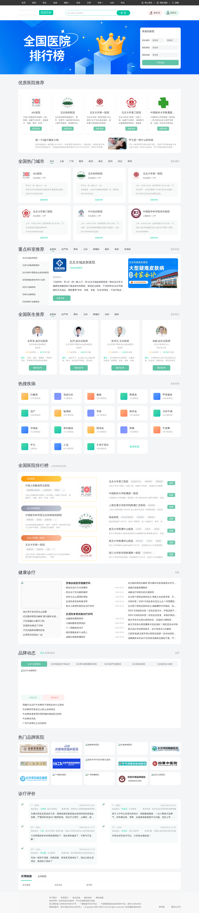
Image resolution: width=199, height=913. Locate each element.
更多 (177, 572)
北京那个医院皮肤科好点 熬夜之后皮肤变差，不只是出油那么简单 (159, 597)
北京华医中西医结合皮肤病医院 (35, 272)
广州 (71, 161)
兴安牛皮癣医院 (29, 287)
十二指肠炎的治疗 (74, 628)
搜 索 (123, 13)
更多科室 (175, 249)
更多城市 (175, 161)
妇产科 (65, 249)
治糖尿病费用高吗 (74, 618)
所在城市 (146, 40)
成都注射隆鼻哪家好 (75, 637)
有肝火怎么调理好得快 (77, 597)
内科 (107, 314)
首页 (23, 3)
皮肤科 (53, 249)
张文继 (43, 853)
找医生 (173, 13)
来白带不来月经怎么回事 (35, 612)
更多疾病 (175, 383)
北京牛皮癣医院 (34, 664)
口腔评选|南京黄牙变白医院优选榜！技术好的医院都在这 (155, 633)
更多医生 (175, 314)
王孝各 (43, 809)
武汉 (120, 161)
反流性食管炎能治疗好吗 (79, 614)
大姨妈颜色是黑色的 (75, 623)
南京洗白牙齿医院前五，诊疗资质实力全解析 (149, 629)
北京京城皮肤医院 (29, 258)
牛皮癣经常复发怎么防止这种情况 (39, 709)
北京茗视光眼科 (138, 664)
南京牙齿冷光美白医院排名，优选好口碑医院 (149, 620)
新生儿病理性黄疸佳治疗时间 (80, 606)
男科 (76, 249)
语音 (78, 3)
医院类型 (146, 47)
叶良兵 (125, 831)
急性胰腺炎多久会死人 (77, 632)
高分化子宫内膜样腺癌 (77, 592)
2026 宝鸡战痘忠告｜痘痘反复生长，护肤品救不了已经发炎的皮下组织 (162, 610)
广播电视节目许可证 (88, 904)
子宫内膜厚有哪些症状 (34, 630)
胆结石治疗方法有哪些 (77, 587)
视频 (66, 3)
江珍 (42, 831)
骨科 (117, 249)
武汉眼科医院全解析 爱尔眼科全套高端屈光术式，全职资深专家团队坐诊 (58, 616)
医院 (34, 3)
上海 (61, 161)
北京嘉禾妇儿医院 (164, 664)
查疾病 (157, 13)
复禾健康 (26, 885)
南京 (100, 161)
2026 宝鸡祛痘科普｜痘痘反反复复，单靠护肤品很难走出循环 (157, 615)
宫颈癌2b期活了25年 (33, 625)
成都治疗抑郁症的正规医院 (141, 592)
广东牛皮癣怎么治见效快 (34, 723)
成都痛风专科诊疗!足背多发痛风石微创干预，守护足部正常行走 (158, 638)
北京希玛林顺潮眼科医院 (86, 664)
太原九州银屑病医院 (30, 265)
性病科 (127, 249)
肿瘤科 (96, 249)
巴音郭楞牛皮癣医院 (30, 302)
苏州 (110, 161)
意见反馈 (76, 898)
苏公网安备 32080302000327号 (62, 904)
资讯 (123, 3)
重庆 (81, 161)
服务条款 (88, 898)
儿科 (85, 249)
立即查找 (160, 62)
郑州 (130, 161)
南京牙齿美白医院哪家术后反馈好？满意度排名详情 (153, 624)
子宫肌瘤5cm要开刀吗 (33, 621)
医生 (45, 3)
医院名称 (146, 55)
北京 (52, 161)
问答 (99, 3)
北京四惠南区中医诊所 (60, 664)
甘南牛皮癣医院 (29, 294)
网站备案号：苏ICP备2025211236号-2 (65, 907)
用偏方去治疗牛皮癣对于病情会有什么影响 (43, 705)
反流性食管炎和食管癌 (77, 601)
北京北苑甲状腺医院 (112, 664)
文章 (89, 3)
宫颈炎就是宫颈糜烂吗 (78, 583)
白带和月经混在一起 (33, 635)
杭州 (91, 161)
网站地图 (99, 898)
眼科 (107, 249)
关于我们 (53, 898)
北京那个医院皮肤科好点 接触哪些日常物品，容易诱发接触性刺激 (159, 606)
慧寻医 (89, 885)
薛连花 (124, 809)
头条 (112, 3)
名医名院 (58, 885)
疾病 (55, 3)
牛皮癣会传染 (29, 718)
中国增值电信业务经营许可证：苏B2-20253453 (121, 904)
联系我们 (64, 898)
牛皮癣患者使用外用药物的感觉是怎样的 (42, 714)
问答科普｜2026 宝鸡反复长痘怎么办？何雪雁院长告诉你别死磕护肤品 (162, 601)
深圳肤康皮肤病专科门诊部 (33, 280)
